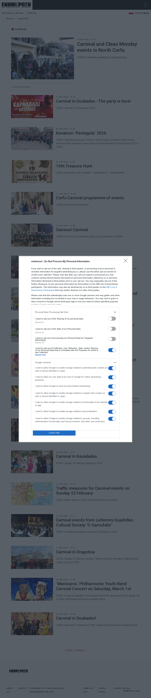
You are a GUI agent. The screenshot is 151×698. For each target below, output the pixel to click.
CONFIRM (54, 433)
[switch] (112, 319)
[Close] (126, 261)
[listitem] (75, 312)
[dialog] (75, 349)
